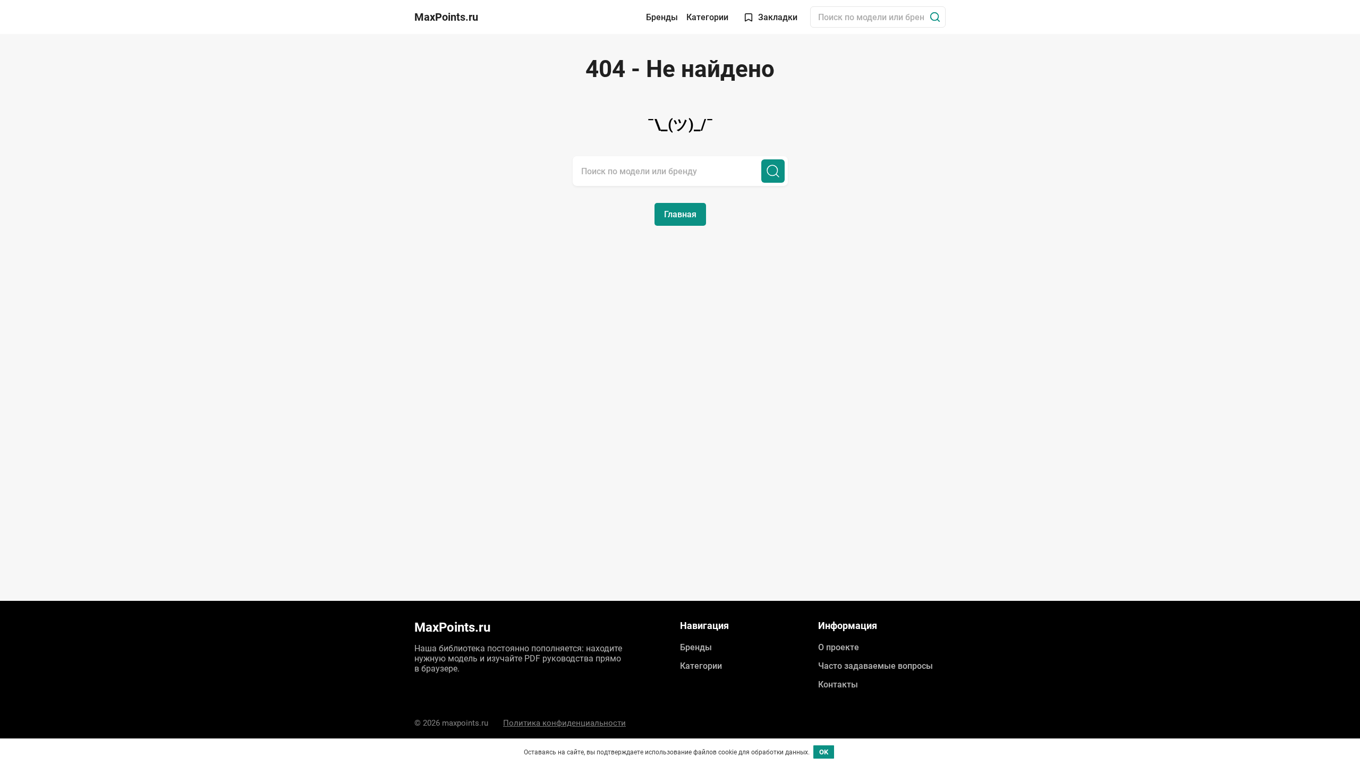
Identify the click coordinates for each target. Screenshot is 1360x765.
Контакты (838, 684)
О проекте (838, 647)
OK (823, 752)
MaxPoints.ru (446, 17)
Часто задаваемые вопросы (875, 666)
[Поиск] (935, 17)
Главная (680, 214)
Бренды (662, 17)
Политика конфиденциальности (564, 723)
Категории (707, 17)
